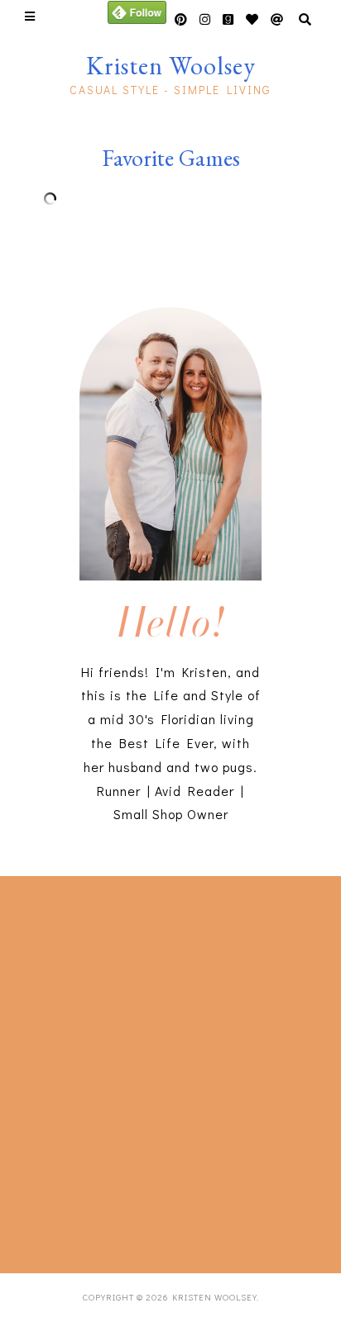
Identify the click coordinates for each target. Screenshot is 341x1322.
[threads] (252, 19)
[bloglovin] (277, 19)
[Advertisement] (170, 1071)
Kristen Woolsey (171, 66)
